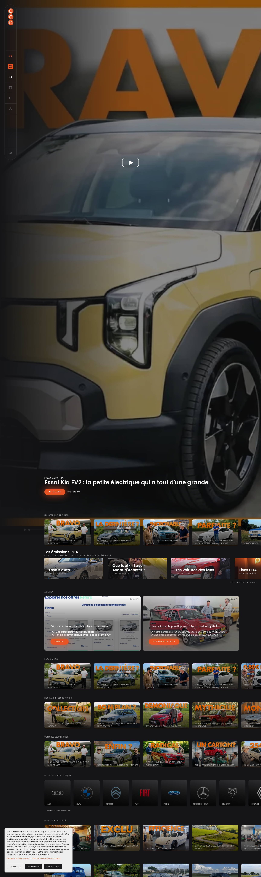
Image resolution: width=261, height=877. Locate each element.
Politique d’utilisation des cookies (46, 858)
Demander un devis (164, 641)
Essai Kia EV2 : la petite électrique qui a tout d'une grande (126, 482)
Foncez (59, 641)
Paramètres (15, 866)
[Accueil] (11, 16)
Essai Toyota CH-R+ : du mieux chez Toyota (117, 765)
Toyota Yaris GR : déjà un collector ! (164, 726)
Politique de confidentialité (18, 858)
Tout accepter (53, 866)
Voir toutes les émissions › (243, 582)
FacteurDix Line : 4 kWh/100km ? (161, 848)
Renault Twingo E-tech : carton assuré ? (215, 765)
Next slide (257, 532)
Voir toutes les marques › (58, 811)
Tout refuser (33, 866)
